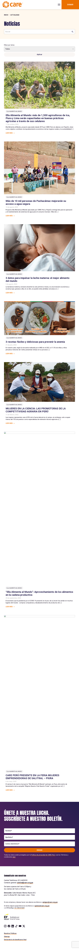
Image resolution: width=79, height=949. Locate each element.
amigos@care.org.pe (50, 902)
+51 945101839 (19, 908)
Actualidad (14, 15)
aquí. (14, 857)
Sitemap (7, 936)
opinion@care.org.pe (42, 906)
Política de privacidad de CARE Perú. (43, 855)
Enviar (39, 850)
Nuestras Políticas (10, 933)
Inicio (6, 15)
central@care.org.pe (25, 883)
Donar (70, 5)
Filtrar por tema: (9, 45)
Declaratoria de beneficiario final (15, 939)
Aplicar (39, 54)
